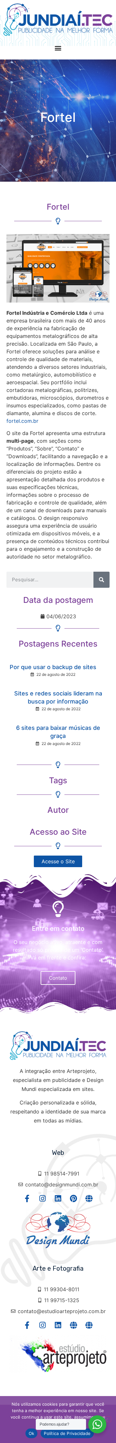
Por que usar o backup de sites (53, 667)
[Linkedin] (58, 1198)
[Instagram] (42, 1198)
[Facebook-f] (27, 1198)
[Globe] (89, 1198)
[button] (58, 47)
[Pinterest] (73, 1198)
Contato (58, 978)
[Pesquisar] (101, 580)
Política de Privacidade (67, 1433)
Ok (31, 1433)
